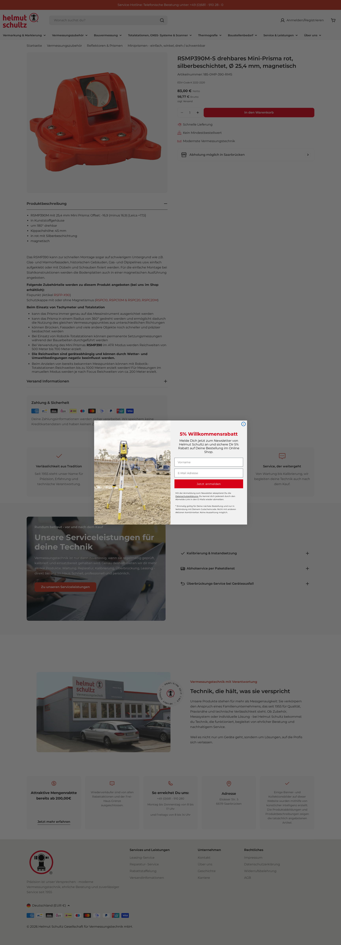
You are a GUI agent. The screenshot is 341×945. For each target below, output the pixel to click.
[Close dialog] (243, 424)
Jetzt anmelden (209, 484)
